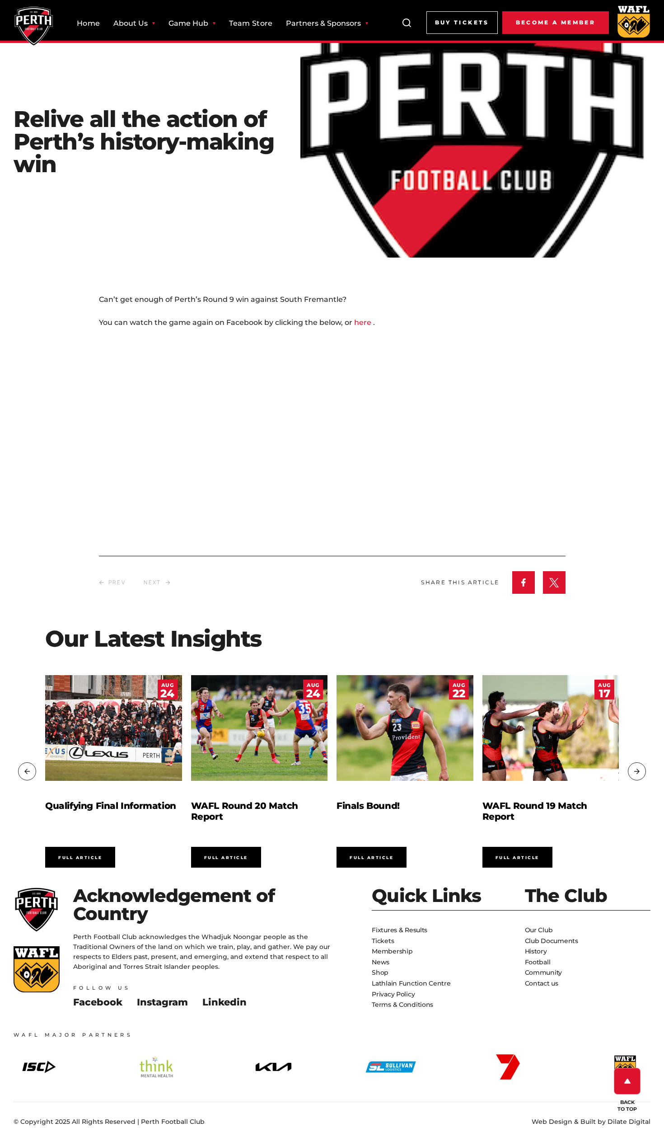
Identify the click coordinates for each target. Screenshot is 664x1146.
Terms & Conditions (402, 1004)
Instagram (162, 1002)
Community (543, 972)
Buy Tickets (462, 22)
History (536, 951)
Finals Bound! (368, 805)
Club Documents (551, 941)
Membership (392, 951)
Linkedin (224, 1002)
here (363, 322)
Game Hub (188, 23)
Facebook (97, 1002)
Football (538, 962)
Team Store (250, 23)
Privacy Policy (393, 994)
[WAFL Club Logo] (34, 26)
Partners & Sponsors (323, 23)
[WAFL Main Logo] (633, 21)
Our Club (539, 930)
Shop (380, 972)
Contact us (541, 983)
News (380, 962)
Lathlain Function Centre (411, 983)
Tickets (383, 941)
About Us (130, 23)
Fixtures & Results (399, 930)
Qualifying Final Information (110, 805)
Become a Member (555, 22)
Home (88, 23)
